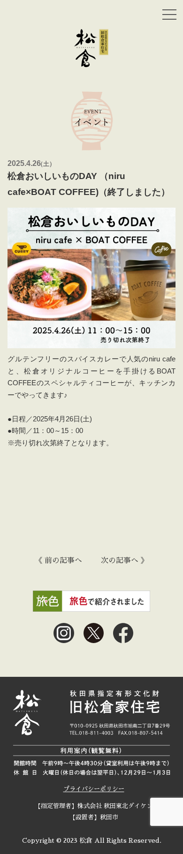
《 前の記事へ (58, 560)
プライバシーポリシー (93, 789)
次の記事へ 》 (124, 560)
